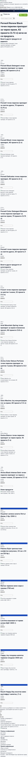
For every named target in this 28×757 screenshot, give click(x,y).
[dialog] (14, 711)
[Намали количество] (1, 711)
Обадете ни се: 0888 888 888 (14, 7)
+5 (0, 716)
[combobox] (7, 18)
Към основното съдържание (7, 9)
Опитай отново (3, 7)
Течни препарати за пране (8, 723)
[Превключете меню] (1, 15)
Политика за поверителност (8, 749)
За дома (3, 720)
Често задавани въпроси (7, 736)
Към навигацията (20, 9)
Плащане (3, 734)
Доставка (3, 733)
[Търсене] (14, 18)
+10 (2, 716)
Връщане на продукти (6, 753)
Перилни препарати (6, 721)
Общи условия (4, 748)
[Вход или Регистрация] (17, 15)
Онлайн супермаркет (6, 718)
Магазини (3, 741)
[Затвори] (1, 706)
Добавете (3, 75)
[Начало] (10, 15)
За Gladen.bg (4, 739)
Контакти (3, 743)
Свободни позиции (6, 744)
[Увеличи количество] (1, 715)
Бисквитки (3, 751)
